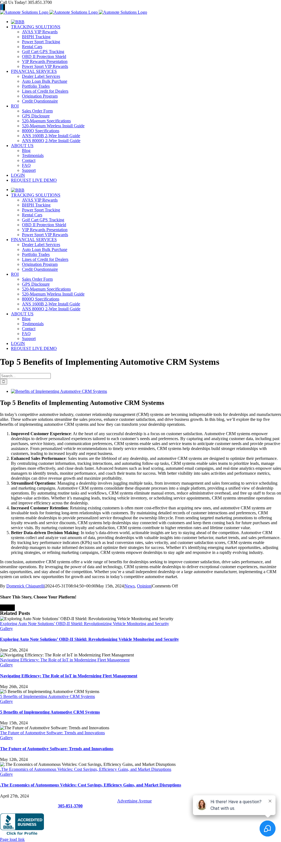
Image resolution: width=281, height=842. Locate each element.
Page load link (12, 839)
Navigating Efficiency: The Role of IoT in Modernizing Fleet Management (65, 660)
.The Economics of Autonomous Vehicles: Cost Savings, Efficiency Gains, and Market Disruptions (85, 769)
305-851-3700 (70, 806)
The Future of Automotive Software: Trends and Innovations (52, 732)
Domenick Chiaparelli (25, 586)
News (130, 586)
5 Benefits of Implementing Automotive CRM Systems (47, 696)
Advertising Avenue (134, 801)
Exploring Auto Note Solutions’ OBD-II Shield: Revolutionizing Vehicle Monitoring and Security (84, 623)
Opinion (144, 586)
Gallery (6, 628)
